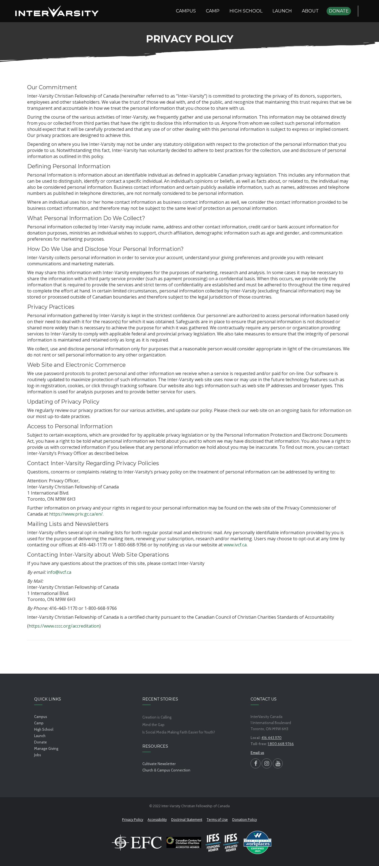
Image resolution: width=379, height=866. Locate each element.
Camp (39, 723)
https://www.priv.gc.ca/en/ (76, 514)
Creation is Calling (156, 717)
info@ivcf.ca (59, 572)
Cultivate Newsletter (159, 763)
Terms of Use (217, 819)
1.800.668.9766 (281, 744)
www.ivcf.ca (235, 545)
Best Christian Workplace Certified (257, 842)
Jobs (37, 755)
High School (43, 729)
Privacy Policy (132, 819)
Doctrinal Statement (186, 819)
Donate (40, 742)
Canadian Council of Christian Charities (183, 842)
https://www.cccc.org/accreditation (64, 626)
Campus (40, 716)
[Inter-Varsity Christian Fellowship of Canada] (56, 11)
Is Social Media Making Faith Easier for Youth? (178, 732)
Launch (40, 735)
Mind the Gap (153, 725)
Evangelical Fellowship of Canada (137, 842)
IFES (222, 842)
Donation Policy (244, 819)
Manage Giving (46, 748)
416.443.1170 (271, 737)
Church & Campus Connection (166, 770)
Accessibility (157, 819)
